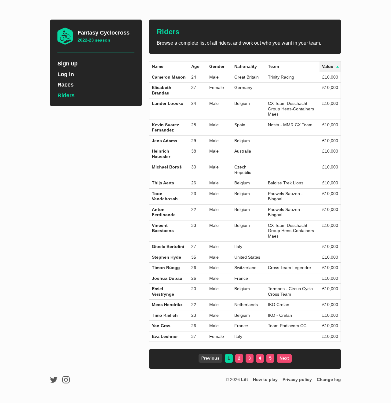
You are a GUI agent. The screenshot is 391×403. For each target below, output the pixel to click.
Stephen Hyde (166, 257)
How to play (265, 379)
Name (157, 66)
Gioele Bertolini (168, 246)
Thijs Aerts (163, 182)
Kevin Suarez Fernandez (165, 127)
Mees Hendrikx (167, 304)
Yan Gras (161, 325)
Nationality (245, 66)
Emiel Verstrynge (163, 291)
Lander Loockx (167, 103)
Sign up (67, 64)
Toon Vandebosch (165, 196)
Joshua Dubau (167, 278)
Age (195, 66)
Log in (65, 74)
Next (284, 358)
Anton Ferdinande (164, 212)
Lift (244, 379)
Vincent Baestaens (163, 228)
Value (327, 66)
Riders (66, 95)
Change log (329, 379)
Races (65, 85)
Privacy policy (297, 379)
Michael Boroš (167, 167)
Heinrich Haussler (161, 154)
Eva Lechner (165, 336)
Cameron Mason (169, 77)
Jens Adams (164, 140)
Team (273, 66)
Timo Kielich (165, 315)
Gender (217, 66)
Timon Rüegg (166, 267)
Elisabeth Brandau (161, 90)
